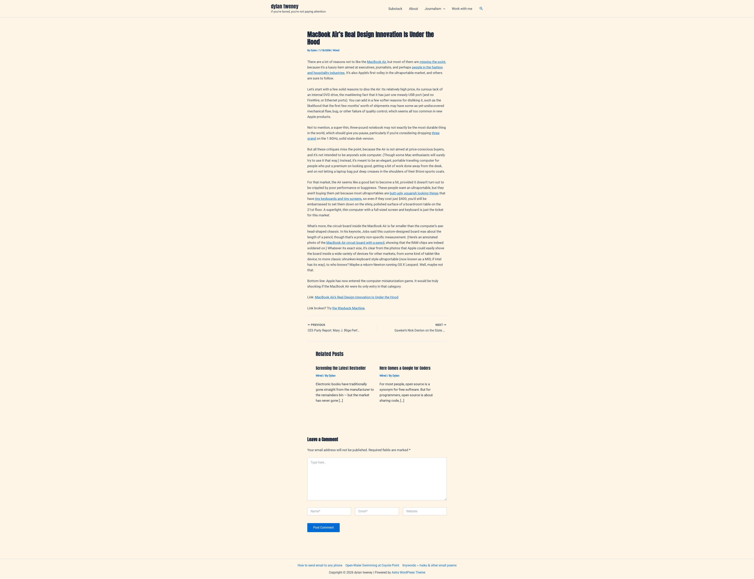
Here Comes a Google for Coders (405, 368)
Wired (336, 50)
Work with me (462, 9)
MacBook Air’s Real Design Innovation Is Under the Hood (356, 297)
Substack (395, 9)
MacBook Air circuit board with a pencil (355, 243)
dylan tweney (284, 6)
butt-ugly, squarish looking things (414, 193)
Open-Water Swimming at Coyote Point (372, 565)
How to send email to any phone (320, 565)
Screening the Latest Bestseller (341, 368)
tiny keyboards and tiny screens (338, 199)
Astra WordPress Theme (408, 572)
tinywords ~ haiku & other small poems (429, 565)
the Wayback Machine (348, 308)
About (413, 9)
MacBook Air (376, 62)
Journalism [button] (433, 9)
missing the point (432, 62)
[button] (443, 8)
